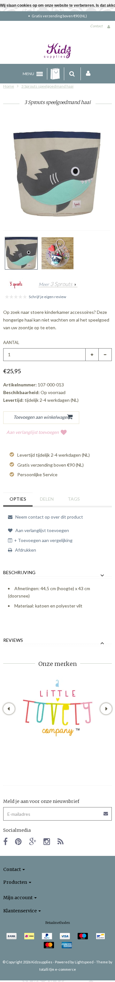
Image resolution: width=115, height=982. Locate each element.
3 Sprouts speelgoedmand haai (47, 86)
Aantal (11, 342)
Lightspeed (84, 962)
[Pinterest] (18, 841)
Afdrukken (25, 550)
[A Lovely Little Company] (57, 708)
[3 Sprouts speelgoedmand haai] (21, 253)
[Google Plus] (32, 841)
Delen (47, 499)
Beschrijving (19, 572)
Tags (74, 499)
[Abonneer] (57, 811)
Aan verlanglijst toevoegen (32, 432)
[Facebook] (5, 841)
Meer (55, 284)
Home (8, 86)
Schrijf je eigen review (47, 296)
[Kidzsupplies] (57, 50)
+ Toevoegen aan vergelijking (43, 540)
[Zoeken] (72, 73)
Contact (96, 26)
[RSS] (60, 841)
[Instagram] (46, 841)
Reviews (13, 640)
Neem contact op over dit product (48, 517)
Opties (18, 499)
